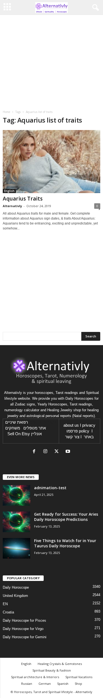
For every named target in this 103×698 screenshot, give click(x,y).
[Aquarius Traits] (51, 161)
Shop (78, 683)
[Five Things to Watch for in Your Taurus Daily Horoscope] (16, 548)
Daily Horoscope (16, 587)
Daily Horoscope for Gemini (24, 637)
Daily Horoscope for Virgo (23, 629)
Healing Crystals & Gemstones (60, 664)
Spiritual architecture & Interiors (35, 677)
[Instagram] (46, 452)
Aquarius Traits (23, 198)
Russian (26, 683)
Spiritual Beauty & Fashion (51, 670)
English (9, 191)
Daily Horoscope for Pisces (24, 620)
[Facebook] (35, 452)
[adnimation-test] (16, 495)
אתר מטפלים (34, 428)
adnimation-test (50, 487)
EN (5, 604)
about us (71, 425)
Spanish (62, 683)
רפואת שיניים (16, 422)
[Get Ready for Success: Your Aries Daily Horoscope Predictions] (16, 522)
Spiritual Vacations (78, 677)
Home (6, 112)
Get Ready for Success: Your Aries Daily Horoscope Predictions (66, 517)
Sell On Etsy (18, 434)
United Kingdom (15, 596)
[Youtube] (68, 452)
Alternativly (12, 206)
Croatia (8, 612)
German (44, 683)
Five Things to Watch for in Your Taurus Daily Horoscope (65, 543)
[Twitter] (57, 452)
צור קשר (72, 437)
